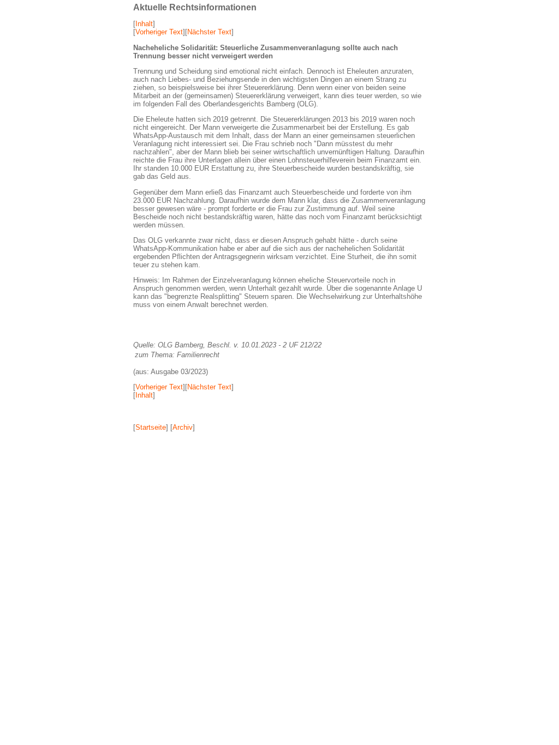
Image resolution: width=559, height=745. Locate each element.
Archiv (183, 427)
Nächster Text (209, 32)
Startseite (150, 427)
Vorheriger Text (159, 32)
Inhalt (144, 24)
